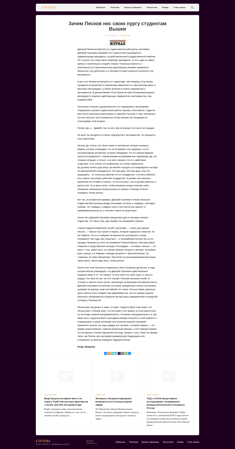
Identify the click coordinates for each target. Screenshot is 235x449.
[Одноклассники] (108, 353)
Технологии (151, 7)
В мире (165, 7)
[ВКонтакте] (105, 353)
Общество (101, 7)
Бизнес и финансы (132, 7)
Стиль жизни (179, 7)
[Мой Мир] (129, 353)
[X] (119, 353)
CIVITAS (49, 7)
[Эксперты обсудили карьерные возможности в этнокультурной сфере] (117, 376)
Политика (114, 7)
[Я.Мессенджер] (112, 353)
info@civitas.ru (91, 443)
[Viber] (122, 353)
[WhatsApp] (126, 353)
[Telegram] (115, 353)
